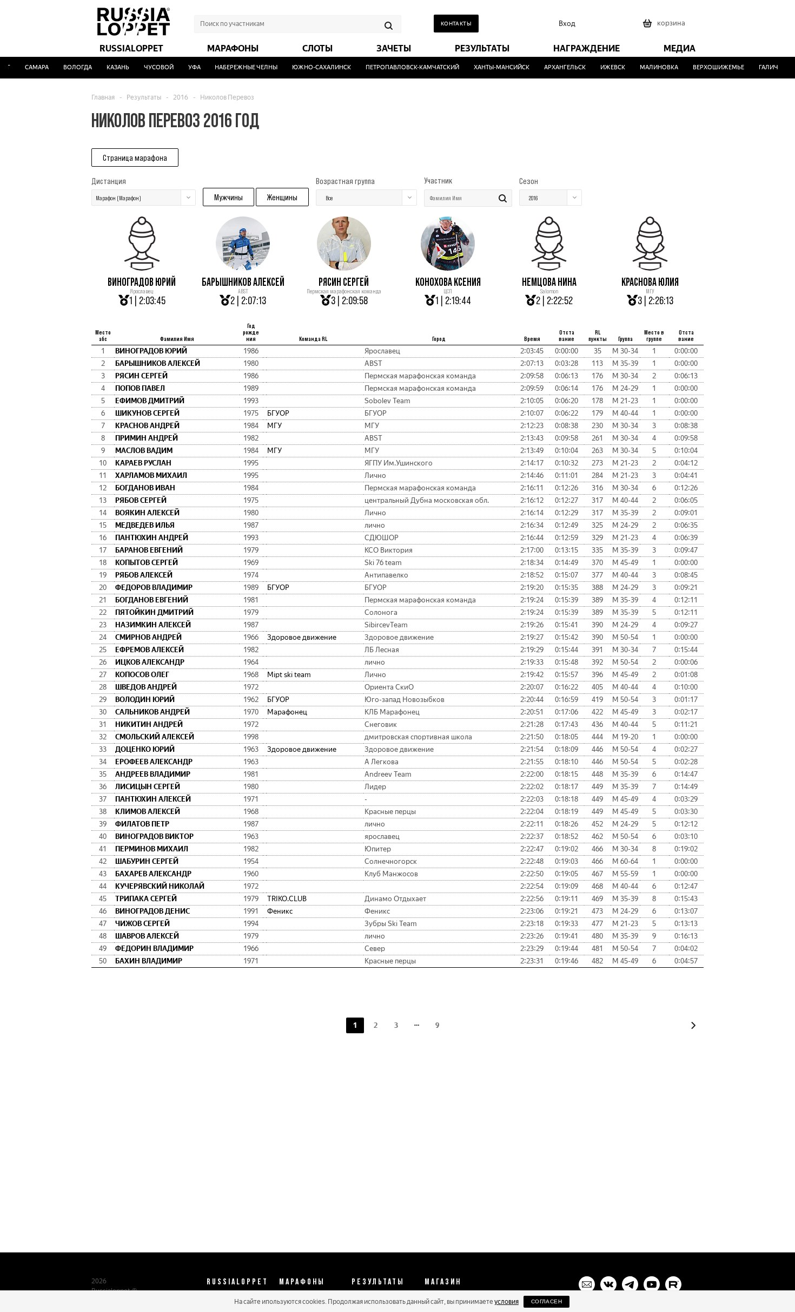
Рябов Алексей (144, 575)
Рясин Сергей (344, 282)
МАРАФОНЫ (302, 1281)
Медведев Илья (145, 525)
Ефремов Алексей (149, 650)
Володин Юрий (145, 700)
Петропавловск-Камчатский (404, 67)
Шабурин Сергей (146, 861)
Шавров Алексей (147, 936)
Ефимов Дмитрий (149, 401)
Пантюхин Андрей (151, 538)
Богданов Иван (145, 488)
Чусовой (150, 67)
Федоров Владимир (154, 587)
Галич (760, 67)
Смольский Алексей (154, 737)
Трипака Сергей (146, 899)
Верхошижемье (710, 67)
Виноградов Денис (152, 911)
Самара (28, 67)
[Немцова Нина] (548, 267)
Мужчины (228, 197)
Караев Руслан (143, 463)
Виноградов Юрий (142, 282)
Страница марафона (135, 157)
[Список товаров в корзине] (665, 26)
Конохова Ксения (448, 282)
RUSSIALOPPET (237, 1281)
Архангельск (556, 67)
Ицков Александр (149, 662)
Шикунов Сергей (147, 413)
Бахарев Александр (153, 874)
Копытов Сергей (146, 563)
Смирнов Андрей (148, 637)
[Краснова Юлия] (650, 267)
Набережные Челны (237, 67)
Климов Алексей (147, 812)
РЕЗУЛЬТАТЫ (378, 1281)
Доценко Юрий (145, 749)
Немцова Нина (549, 282)
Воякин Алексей (147, 513)
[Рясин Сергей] (344, 267)
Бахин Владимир (148, 961)
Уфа (186, 67)
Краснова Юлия (650, 282)
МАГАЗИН (443, 1281)
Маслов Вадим (144, 451)
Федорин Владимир (154, 948)
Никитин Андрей (149, 724)
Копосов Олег (142, 675)
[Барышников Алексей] (243, 267)
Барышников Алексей (243, 282)
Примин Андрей (146, 438)
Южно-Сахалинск (312, 67)
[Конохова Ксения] (448, 267)
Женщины (282, 197)
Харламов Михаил (151, 475)
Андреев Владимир (152, 774)
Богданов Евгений (151, 600)
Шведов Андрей (146, 687)
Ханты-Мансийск (493, 67)
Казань (109, 67)
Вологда (69, 67)
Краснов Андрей (147, 426)
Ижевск (604, 67)
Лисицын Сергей (147, 787)
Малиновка (650, 67)
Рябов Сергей (141, 500)
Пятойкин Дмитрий (154, 612)
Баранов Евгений (149, 550)
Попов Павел (140, 388)
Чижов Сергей (142, 924)
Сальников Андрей (152, 712)
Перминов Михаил (151, 849)
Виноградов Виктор (154, 836)
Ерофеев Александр (154, 762)
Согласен (546, 1301)
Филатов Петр (142, 824)
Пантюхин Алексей (153, 799)
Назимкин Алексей (153, 625)
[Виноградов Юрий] (141, 267)
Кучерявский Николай (159, 886)
